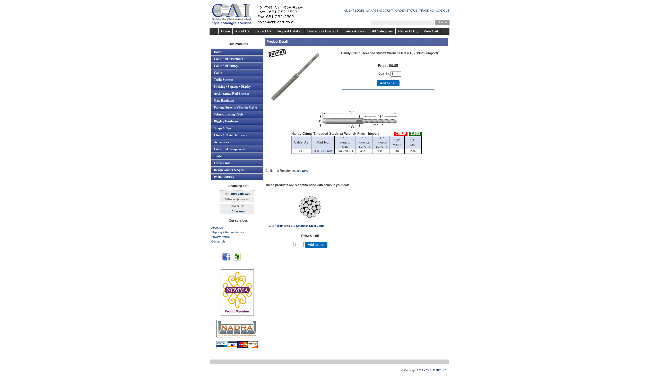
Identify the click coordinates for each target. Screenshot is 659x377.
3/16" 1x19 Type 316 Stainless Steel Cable (296, 225)
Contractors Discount (322, 31)
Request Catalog (289, 31)
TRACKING (426, 10)
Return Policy (408, 31)
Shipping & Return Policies (227, 232)
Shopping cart (240, 193)
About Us (242, 31)
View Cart (431, 31)
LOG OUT (442, 10)
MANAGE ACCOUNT (379, 10)
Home (225, 31)
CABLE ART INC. (436, 370)
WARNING (303, 170)
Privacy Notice (220, 236)
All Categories (382, 31)
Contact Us (263, 31)
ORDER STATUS (406, 10)
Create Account (355, 31)
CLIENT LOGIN (354, 10)
